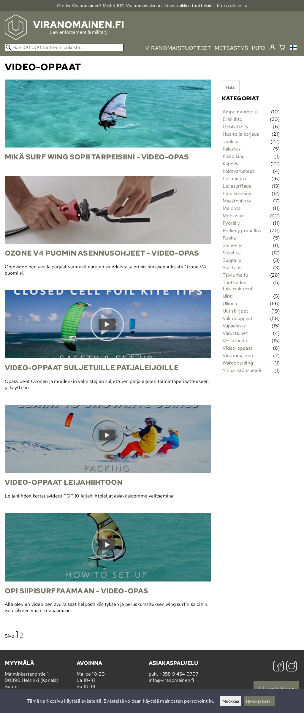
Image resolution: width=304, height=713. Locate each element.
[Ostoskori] (282, 48)
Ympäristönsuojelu (243, 370)
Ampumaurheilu (240, 112)
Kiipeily (231, 164)
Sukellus (232, 253)
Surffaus (232, 267)
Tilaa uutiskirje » (276, 688)
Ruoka (229, 238)
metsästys (231, 48)
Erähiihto (233, 119)
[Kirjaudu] (272, 47)
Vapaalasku (235, 326)
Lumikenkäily (237, 193)
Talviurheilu (235, 275)
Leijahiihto (234, 178)
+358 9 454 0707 (179, 674)
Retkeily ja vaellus (242, 230)
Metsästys (234, 216)
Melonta (231, 208)
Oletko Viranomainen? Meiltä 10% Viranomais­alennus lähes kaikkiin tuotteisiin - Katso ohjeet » (152, 5)
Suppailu (232, 260)
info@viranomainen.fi (171, 680)
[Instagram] (291, 667)
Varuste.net (235, 333)
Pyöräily (231, 223)
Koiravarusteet (238, 171)
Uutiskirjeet (235, 311)
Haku (231, 87)
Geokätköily (235, 126)
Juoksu (230, 141)
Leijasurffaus (237, 186)
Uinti (228, 296)
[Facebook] (278, 667)
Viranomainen (238, 355)
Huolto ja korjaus (241, 134)
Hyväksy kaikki (259, 701)
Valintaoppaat (238, 318)
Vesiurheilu (235, 341)
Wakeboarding (238, 363)
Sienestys (233, 245)
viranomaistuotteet (178, 48)
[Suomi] (294, 48)
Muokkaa (230, 701)
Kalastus (232, 149)
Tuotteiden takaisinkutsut (238, 285)
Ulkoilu (230, 303)
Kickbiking (234, 156)
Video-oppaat (237, 348)
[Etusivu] (64, 38)
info (259, 48)
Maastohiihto (237, 201)
